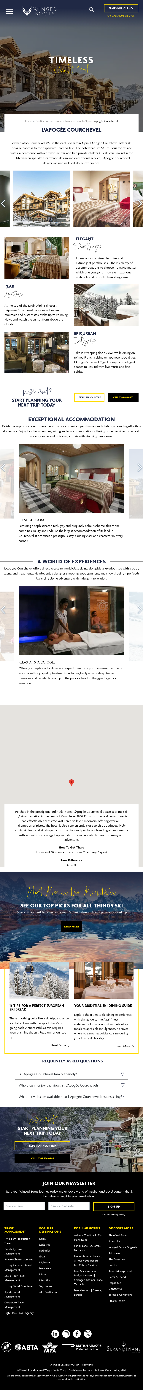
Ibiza (42, 1256)
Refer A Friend (117, 1277)
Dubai (42, 1238)
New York (45, 1268)
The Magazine (117, 1259)
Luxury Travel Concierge (18, 1286)
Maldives (44, 1244)
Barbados (44, 1250)
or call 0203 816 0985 (121, 15)
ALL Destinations (49, 1292)
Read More (71, 926)
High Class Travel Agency (19, 1313)
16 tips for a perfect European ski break (36, 1007)
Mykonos (44, 1262)
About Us (114, 1241)
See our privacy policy (113, 1214)
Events (113, 1265)
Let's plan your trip (89, 397)
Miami (42, 1274)
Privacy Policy (117, 1300)
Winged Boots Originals (123, 1247)
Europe (58, 121)
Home (28, 121)
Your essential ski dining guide (103, 1005)
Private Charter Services (18, 1259)
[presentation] (3, 203)
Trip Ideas (114, 1253)
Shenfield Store (118, 1235)
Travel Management (120, 1271)
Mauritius (44, 1280)
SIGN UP (114, 1206)
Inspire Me (115, 1283)
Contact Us (115, 1288)
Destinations (43, 121)
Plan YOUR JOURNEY (121, 8)
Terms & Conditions (120, 1294)
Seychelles (45, 1286)
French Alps (83, 121)
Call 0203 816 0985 (123, 397)
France (69, 121)
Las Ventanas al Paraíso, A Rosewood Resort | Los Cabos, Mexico (88, 1260)
